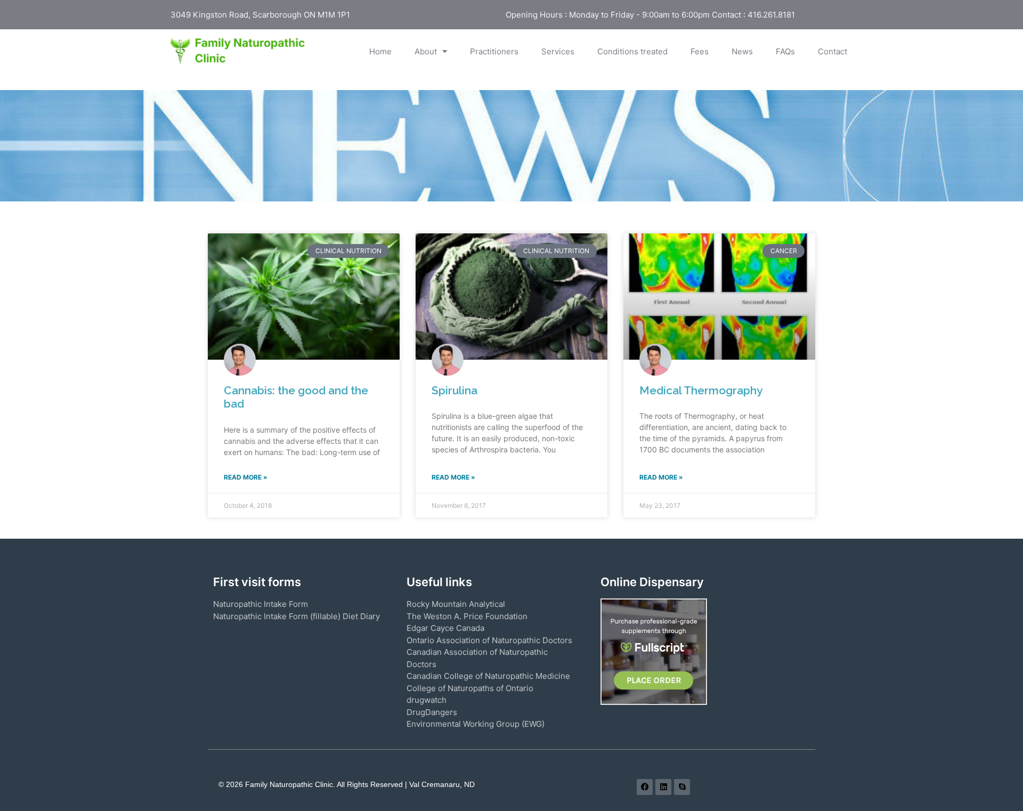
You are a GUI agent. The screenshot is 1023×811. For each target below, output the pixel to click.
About (426, 51)
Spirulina (454, 390)
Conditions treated (632, 51)
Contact (832, 51)
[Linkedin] (663, 787)
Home (380, 51)
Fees (700, 51)
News (742, 51)
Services (557, 51)
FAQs (785, 51)
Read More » (245, 477)
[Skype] (682, 787)
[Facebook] (645, 787)
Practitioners (494, 51)
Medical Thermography (700, 390)
